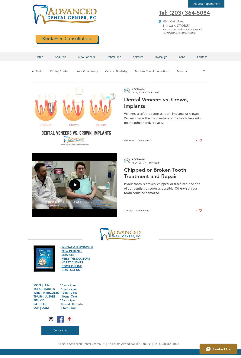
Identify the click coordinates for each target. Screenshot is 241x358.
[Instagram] (51, 319)
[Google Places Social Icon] (69, 319)
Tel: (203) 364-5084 (184, 12)
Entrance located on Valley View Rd (182, 29)
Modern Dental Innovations (152, 71)
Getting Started (59, 71)
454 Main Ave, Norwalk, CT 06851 (177, 23)
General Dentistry (116, 71)
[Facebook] (60, 319)
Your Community (87, 71)
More (180, 71)
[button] (206, 4)
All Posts (37, 71)
